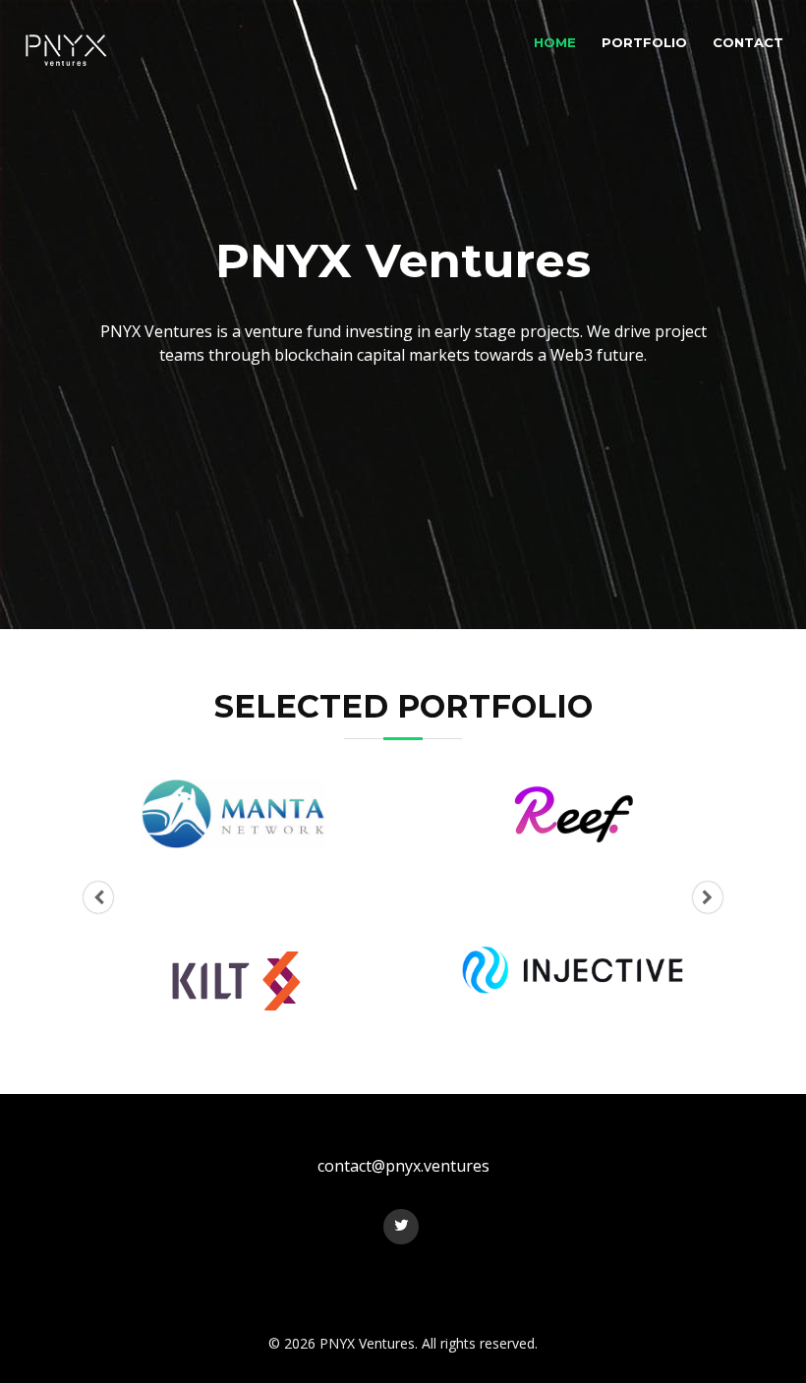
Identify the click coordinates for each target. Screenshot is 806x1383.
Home (555, 42)
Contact (748, 42)
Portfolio (644, 42)
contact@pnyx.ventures (403, 1166)
